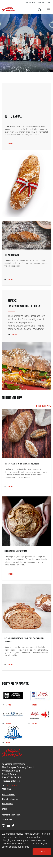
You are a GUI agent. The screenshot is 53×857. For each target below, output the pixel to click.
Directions (11, 786)
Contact (41, 2)
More (11, 144)
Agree (43, 852)
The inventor (7, 803)
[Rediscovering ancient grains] (26, 520)
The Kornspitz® (8, 794)
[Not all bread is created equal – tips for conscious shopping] (26, 608)
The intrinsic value (10, 799)
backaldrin (30, 2)
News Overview (43, 406)
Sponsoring (7, 819)
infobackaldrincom (11, 781)
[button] (50, 2)
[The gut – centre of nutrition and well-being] (26, 433)
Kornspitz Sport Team (11, 815)
